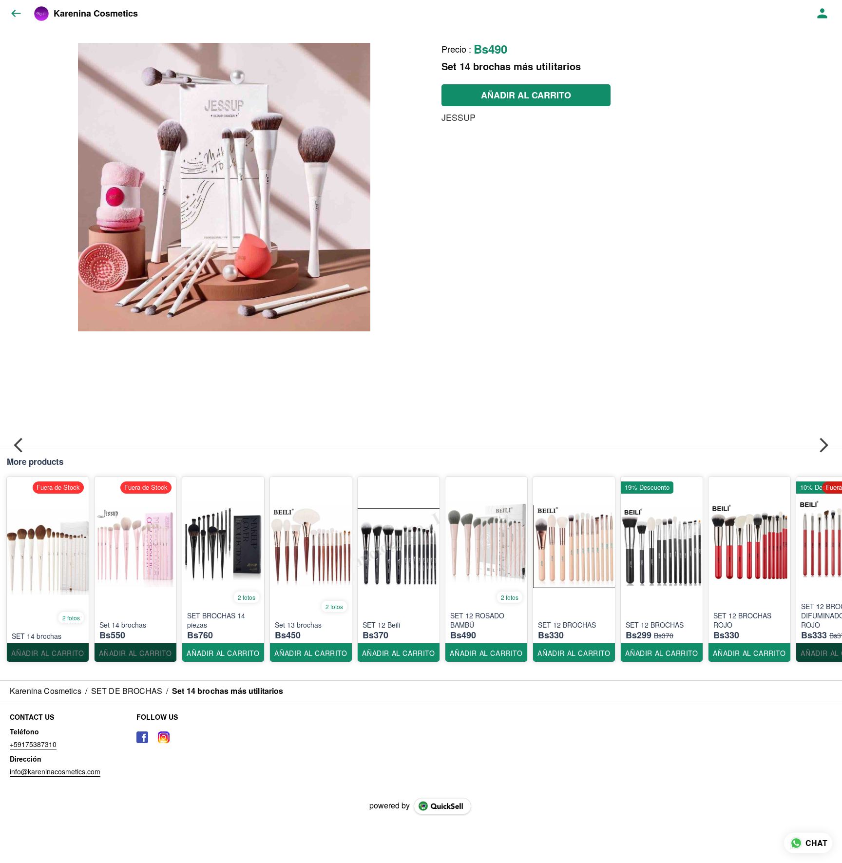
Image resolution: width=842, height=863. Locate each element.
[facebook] (142, 737)
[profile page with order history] (822, 13)
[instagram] (164, 737)
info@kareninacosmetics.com (55, 771)
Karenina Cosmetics (96, 14)
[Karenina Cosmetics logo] (41, 13)
